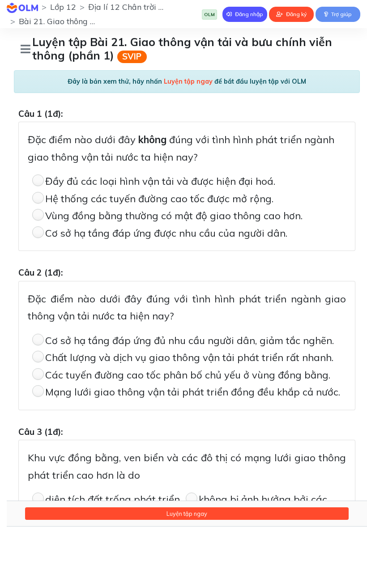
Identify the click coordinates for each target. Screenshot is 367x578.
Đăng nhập (248, 14)
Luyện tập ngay (186, 513)
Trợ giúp (341, 14)
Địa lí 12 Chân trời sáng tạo (139, 7)
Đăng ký (296, 14)
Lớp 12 (63, 7)
